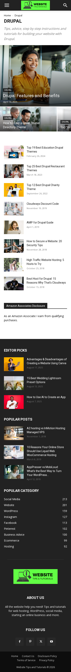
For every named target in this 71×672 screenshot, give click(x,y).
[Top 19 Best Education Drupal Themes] (14, 152)
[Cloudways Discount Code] (14, 208)
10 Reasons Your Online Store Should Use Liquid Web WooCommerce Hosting (45, 451)
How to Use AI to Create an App (46, 397)
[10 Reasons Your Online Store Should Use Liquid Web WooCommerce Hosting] (14, 452)
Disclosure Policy (47, 656)
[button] (6, 5)
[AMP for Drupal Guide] (14, 227)
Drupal (8, 90)
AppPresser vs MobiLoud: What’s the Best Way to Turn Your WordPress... (44, 471)
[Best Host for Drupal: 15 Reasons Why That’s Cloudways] (14, 283)
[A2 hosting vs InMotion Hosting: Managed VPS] (14, 433)
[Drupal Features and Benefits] (35, 75)
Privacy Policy (46, 660)
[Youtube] (51, 642)
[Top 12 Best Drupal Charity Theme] (14, 190)
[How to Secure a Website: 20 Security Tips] (14, 246)
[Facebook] (19, 642)
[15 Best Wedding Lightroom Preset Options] (14, 383)
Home (7, 15)
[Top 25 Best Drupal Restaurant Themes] (14, 171)
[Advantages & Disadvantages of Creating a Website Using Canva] (14, 364)
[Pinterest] (30, 642)
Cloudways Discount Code (43, 203)
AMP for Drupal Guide (40, 222)
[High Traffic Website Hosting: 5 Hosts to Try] (14, 265)
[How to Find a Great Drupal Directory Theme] (28, 121)
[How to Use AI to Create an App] (14, 402)
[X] (41, 642)
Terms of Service (26, 660)
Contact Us (28, 656)
